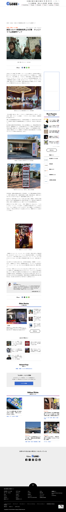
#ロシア (45, 417)
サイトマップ (15, 503)
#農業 (39, 441)
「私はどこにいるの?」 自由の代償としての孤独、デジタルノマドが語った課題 (51, 438)
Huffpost (17, 494)
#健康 (26, 441)
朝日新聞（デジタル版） (8, 491)
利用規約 (5, 504)
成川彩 (15, 283)
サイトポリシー (22, 503)
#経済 (57, 417)
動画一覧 (41, 1)
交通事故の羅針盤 (43, 497)
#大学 (48, 417)
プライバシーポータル (31, 503)
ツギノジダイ (42, 494)
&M (4, 492)
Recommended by (55, 146)
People (32, 5)
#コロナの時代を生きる (27, 368)
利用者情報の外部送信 (51, 503)
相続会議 (41, 492)
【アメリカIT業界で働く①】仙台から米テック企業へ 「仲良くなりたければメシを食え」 (14, 413)
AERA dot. (17, 495)
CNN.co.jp (17, 492)
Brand (57, 5)
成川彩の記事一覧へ (35, 291)
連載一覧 (37, 1)
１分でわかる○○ (56, 3)
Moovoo (5, 495)
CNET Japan (18, 491)
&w (6, 492)
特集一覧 (33, 1)
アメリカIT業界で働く (32, 3)
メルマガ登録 (55, 1)
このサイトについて (7, 503)
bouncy (17, 497)
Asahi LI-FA (42, 495)
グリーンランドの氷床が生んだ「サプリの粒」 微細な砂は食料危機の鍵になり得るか (32, 438)
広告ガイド (11, 506)
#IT (10, 416)
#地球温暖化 (35, 441)
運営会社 (5, 506)
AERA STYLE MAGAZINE (32, 497)
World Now (26, 5)
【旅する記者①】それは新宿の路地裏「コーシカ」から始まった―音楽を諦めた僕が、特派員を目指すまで (51, 414)
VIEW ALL (35, 331)
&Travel (9, 492)
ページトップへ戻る (33, 487)
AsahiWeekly (54, 495)
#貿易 (29, 441)
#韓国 (17, 368)
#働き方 (8, 416)
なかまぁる (30, 495)
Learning (51, 5)
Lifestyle (39, 5)
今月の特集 (29, 1)
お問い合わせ (17, 506)
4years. (41, 491)
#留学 (51, 417)
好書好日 (29, 494)
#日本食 (13, 416)
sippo (29, 491)
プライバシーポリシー (41, 503)
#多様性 (16, 416)
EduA (5, 494)
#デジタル (46, 441)
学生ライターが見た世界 (42, 3)
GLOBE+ (13, 3)
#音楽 (45, 418)
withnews (5, 497)
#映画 (20, 368)
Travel (45, 5)
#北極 (32, 441)
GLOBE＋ (29, 492)
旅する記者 (50, 3)
